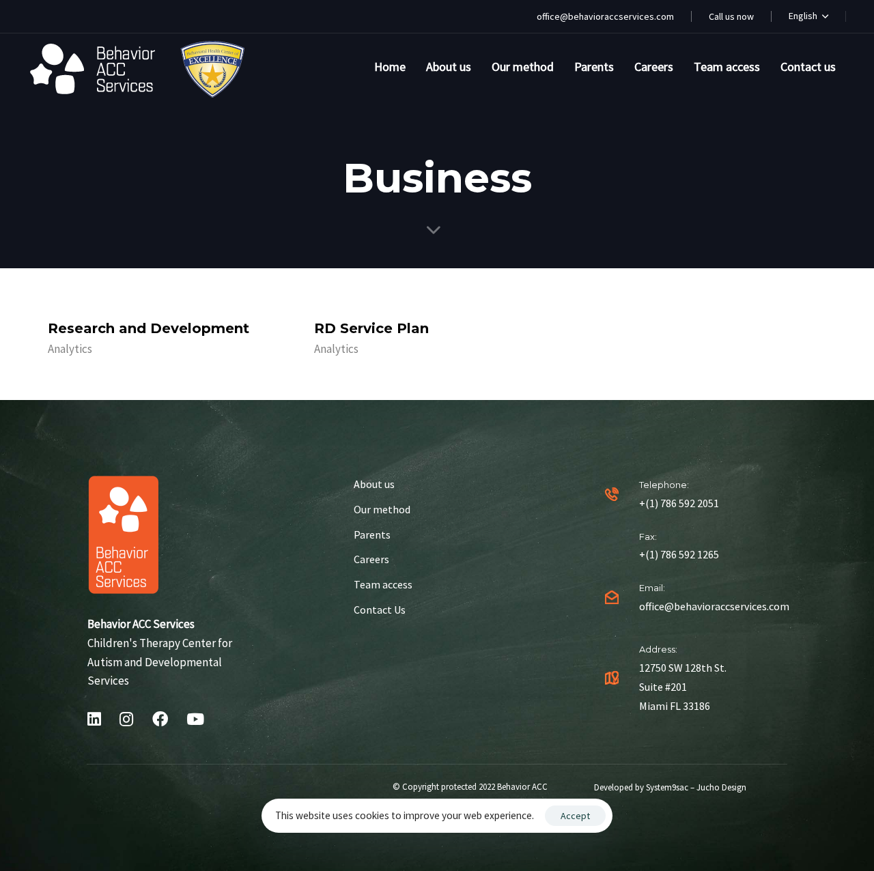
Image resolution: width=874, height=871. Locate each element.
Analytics (70, 348)
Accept (575, 816)
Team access (727, 66)
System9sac (667, 787)
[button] (808, 16)
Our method (523, 66)
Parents (594, 66)
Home (390, 66)
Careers (653, 66)
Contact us (808, 66)
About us (448, 66)
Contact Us (380, 609)
